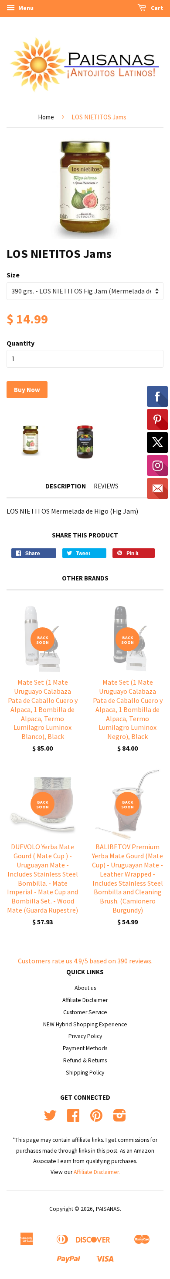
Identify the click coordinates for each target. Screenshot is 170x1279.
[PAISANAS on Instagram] (119, 1118)
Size (13, 274)
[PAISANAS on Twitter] (50, 1118)
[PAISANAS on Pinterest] (96, 1118)
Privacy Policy (85, 1036)
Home (46, 117)
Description (65, 486)
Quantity (20, 343)
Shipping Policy (85, 1072)
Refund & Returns (85, 1060)
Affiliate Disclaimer (85, 1000)
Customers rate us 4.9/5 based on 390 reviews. (85, 960)
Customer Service (85, 1012)
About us (85, 988)
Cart (156, 8)
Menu (25, 8)
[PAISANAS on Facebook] (73, 1118)
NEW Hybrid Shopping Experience (85, 1024)
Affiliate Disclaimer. (97, 1172)
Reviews (106, 486)
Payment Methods (85, 1048)
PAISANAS (108, 1209)
